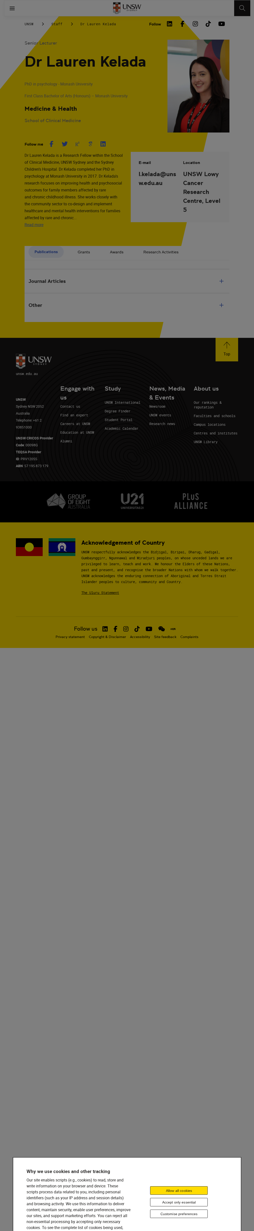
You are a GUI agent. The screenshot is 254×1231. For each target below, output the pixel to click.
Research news (162, 423)
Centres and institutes (215, 433)
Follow (155, 24)
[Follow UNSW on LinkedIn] (105, 629)
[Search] (242, 8)
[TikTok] (208, 24)
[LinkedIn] (169, 24)
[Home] (127, 8)
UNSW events (160, 415)
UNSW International (122, 402)
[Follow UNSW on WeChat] (161, 629)
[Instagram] (195, 24)
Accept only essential (179, 1202)
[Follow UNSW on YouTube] (149, 629)
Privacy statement (70, 637)
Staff (57, 24)
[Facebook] (182, 24)
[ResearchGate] (77, 144)
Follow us (85, 629)
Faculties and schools (214, 415)
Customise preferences (179, 1214)
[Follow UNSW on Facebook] (115, 629)
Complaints (189, 637)
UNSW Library (206, 441)
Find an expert (74, 415)
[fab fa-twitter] (64, 144)
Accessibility (140, 637)
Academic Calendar (121, 428)
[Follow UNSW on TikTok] (137, 629)
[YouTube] (221, 24)
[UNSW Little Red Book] (173, 629)
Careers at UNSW (75, 423)
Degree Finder (117, 411)
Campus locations (209, 424)
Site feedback (165, 637)
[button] (227, 349)
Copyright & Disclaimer (107, 637)
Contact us (70, 406)
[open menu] (12, 8)
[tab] (46, 252)
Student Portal (118, 419)
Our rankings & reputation (208, 404)
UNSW (29, 24)
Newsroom (157, 406)
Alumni (66, 441)
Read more (34, 224)
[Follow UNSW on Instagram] (125, 629)
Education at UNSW (77, 432)
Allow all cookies (179, 1191)
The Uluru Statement (100, 592)
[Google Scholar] (90, 144)
